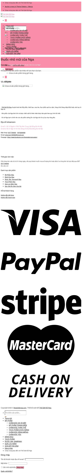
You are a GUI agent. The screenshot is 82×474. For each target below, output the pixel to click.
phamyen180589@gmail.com (14, 135)
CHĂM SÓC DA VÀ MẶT (17, 423)
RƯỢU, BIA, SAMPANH (13, 441)
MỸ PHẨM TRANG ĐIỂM (18, 425)
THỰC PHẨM (10, 439)
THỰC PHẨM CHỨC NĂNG (19, 430)
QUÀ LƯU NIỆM (10, 444)
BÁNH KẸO (9, 437)
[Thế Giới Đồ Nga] (7, 15)
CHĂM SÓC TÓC (16, 42)
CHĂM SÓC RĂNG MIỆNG (18, 432)
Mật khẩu (4, 463)
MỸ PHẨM (8, 420)
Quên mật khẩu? (6, 471)
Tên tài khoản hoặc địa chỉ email (13, 459)
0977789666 (12, 132)
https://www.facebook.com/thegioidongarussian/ (22, 137)
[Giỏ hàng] (6, 77)
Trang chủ (4, 65)
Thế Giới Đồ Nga (45, 408)
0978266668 (21, 132)
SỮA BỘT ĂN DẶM (13, 53)
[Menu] (6, 20)
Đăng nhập (20, 467)
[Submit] (5, 32)
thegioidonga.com (20, 408)
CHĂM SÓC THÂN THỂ (17, 427)
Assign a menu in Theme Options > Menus (19, 6)
